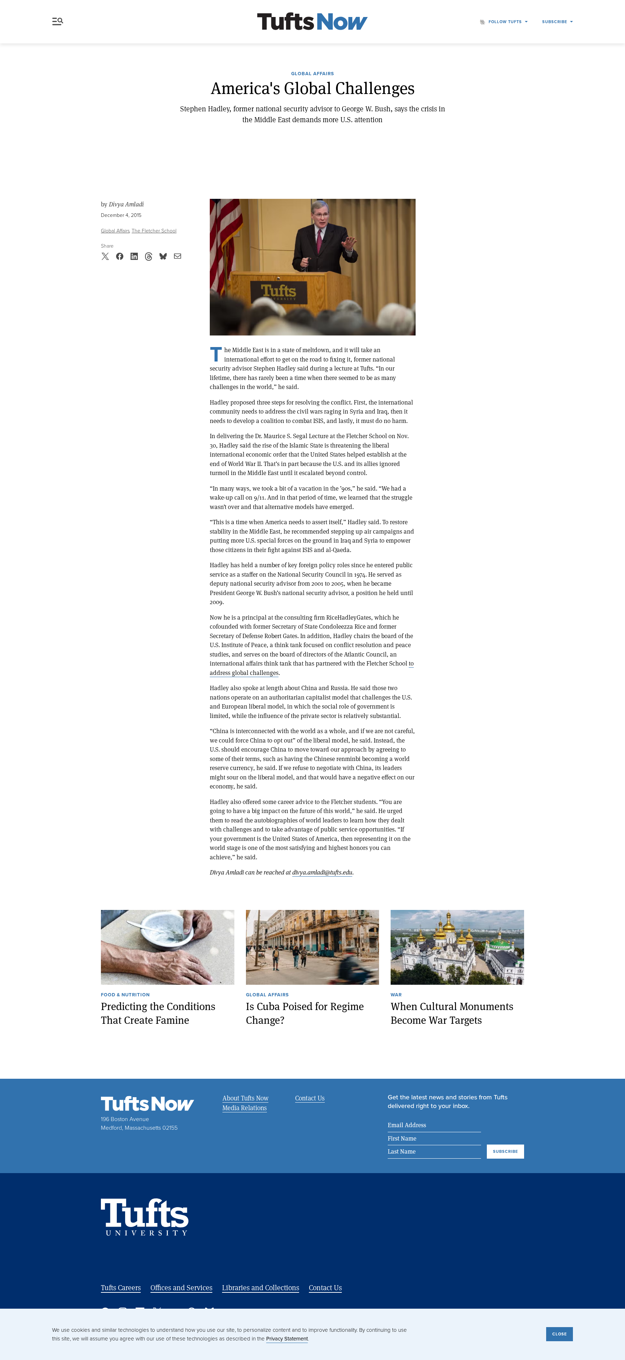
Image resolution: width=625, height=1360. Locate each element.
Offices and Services (181, 1287)
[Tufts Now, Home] (312, 22)
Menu (59, 21)
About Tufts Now (245, 1098)
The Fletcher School (154, 231)
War (396, 995)
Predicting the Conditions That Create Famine (158, 1013)
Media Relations (244, 1107)
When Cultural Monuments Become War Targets (452, 1013)
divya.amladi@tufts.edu (322, 872)
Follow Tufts (505, 22)
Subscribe (554, 22)
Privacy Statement (287, 1339)
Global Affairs (312, 74)
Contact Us (310, 1098)
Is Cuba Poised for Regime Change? (305, 1013)
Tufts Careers (121, 1287)
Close (559, 1334)
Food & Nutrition (125, 995)
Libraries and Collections (260, 1287)
